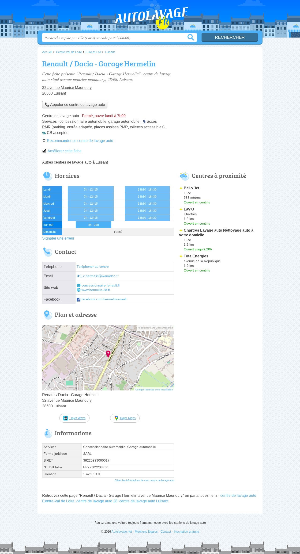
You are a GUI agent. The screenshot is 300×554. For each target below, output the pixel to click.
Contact (166, 531)
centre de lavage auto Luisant (143, 501)
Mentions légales (146, 531)
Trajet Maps (128, 418)
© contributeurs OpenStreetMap (156, 327)
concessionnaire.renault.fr (101, 285)
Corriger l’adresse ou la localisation (154, 389)
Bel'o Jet (191, 188)
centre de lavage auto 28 (96, 501)
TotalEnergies (196, 256)
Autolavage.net (150, 16)
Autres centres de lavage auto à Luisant (75, 162)
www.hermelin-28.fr (96, 290)
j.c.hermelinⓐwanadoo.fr (100, 276)
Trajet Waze (77, 418)
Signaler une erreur (58, 238)
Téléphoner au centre (93, 266)
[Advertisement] (218, 90)
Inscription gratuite (186, 531)
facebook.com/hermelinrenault (104, 299)
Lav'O (189, 209)
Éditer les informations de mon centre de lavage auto (144, 480)
